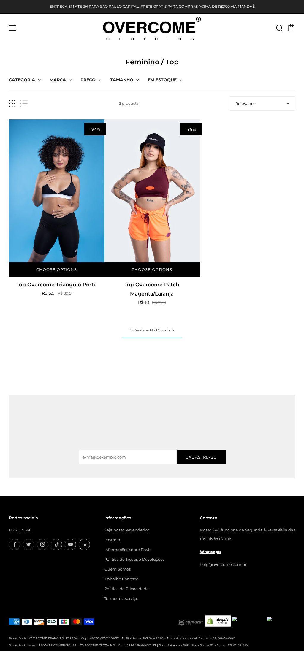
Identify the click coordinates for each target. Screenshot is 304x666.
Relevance (245, 103)
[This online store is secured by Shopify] (218, 620)
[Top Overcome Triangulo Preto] (56, 190)
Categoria (22, 80)
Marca (58, 80)
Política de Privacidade (126, 588)
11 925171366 (20, 530)
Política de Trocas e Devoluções (134, 559)
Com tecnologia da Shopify (220, 662)
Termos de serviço (121, 598)
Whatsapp (210, 551)
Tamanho (121, 80)
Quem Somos (117, 569)
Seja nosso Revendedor (126, 530)
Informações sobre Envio (128, 549)
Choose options (56, 269)
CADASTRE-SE (201, 457)
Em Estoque (162, 80)
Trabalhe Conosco (121, 578)
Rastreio (112, 539)
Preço (88, 80)
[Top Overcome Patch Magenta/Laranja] (152, 190)
